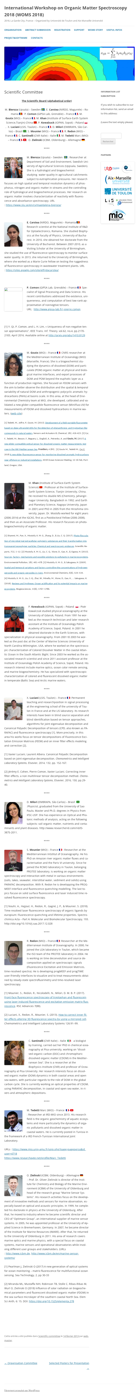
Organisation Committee (20, 1363)
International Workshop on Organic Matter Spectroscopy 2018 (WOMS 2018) (65, 11)
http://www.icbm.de (18, 1253)
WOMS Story (95, 29)
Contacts (37, 37)
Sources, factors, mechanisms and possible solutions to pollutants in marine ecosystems (46, 557)
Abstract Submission (38, 29)
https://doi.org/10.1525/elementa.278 (51, 1301)
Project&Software (15, 37)
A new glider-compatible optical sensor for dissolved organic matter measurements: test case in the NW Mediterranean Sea (45, 444)
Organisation (13, 29)
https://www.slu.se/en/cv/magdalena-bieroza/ (33, 205)
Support (79, 29)
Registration (62, 29)
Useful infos (114, 29)
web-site (16, 413)
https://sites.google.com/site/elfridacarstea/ (32, 270)
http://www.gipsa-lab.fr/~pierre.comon (57, 309)
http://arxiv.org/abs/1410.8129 (67, 335)
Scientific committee (49, 1336)
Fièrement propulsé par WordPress (22, 1390)
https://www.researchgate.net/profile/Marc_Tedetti (35, 1158)
